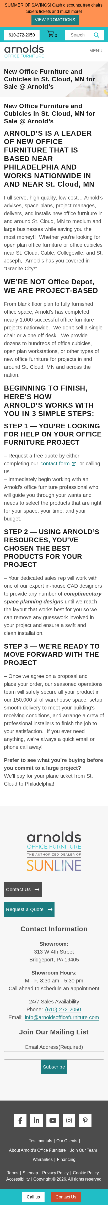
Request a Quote (25, 909)
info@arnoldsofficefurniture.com (62, 1017)
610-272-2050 (22, 35)
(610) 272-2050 (63, 1009)
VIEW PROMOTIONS (55, 20)
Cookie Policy (86, 1173)
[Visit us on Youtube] (53, 1120)
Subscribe (54, 1067)
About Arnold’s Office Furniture (37, 1150)
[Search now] (96, 35)
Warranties (43, 1159)
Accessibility (18, 1179)
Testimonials (40, 1141)
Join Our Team (83, 1150)
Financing (66, 1159)
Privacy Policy (55, 1173)
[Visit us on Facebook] (20, 1120)
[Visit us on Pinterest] (85, 1120)
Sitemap (30, 1173)
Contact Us (18, 889)
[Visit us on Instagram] (69, 1120)
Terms (12, 1173)
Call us (33, 1197)
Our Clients (66, 1141)
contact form (55, 463)
